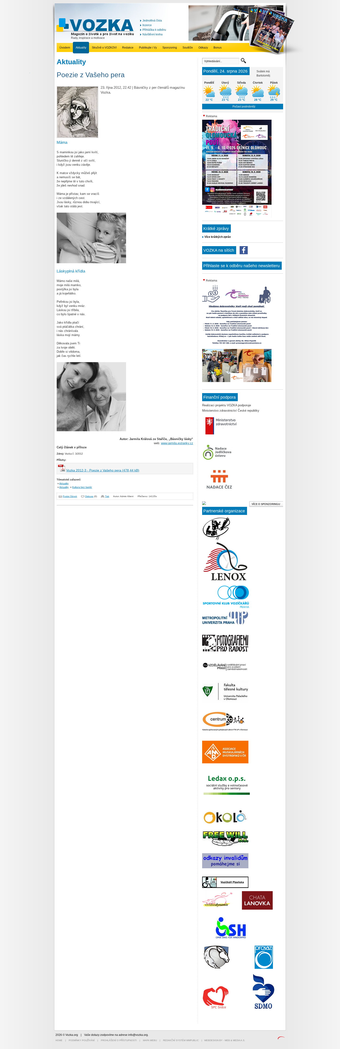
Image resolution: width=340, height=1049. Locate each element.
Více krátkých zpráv (217, 237)
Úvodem (64, 47)
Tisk (107, 496)
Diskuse (89, 496)
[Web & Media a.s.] (281, 1038)
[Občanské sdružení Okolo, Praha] (225, 823)
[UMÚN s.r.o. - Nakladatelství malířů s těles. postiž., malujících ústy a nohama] (216, 539)
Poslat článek (70, 496)
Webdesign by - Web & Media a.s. (224, 1040)
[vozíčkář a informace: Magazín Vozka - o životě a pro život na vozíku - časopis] (96, 35)
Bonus (217, 47)
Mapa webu (150, 1040)
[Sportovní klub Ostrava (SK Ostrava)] (217, 967)
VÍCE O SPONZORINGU (266, 504)
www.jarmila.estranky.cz (177, 443)
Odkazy (203, 47)
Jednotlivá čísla (152, 20)
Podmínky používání (82, 1040)
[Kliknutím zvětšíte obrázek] (77, 136)
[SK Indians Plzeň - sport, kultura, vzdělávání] (225, 580)
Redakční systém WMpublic (181, 1040)
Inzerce (147, 25)
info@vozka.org (138, 1035)
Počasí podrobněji (243, 106)
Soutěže (187, 47)
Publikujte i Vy (148, 47)
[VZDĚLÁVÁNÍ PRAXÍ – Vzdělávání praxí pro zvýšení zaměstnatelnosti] (225, 671)
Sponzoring (169, 47)
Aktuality (81, 47)
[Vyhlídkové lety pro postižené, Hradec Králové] (230, 938)
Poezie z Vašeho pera (91, 75)
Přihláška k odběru (154, 29)
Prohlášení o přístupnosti (119, 1040)
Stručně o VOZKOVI (104, 47)
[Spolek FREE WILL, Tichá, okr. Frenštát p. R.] (225, 845)
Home (59, 1040)
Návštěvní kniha (152, 34)
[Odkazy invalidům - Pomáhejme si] (225, 867)
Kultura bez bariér (82, 487)
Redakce (127, 47)
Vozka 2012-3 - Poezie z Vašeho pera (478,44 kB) (102, 470)
